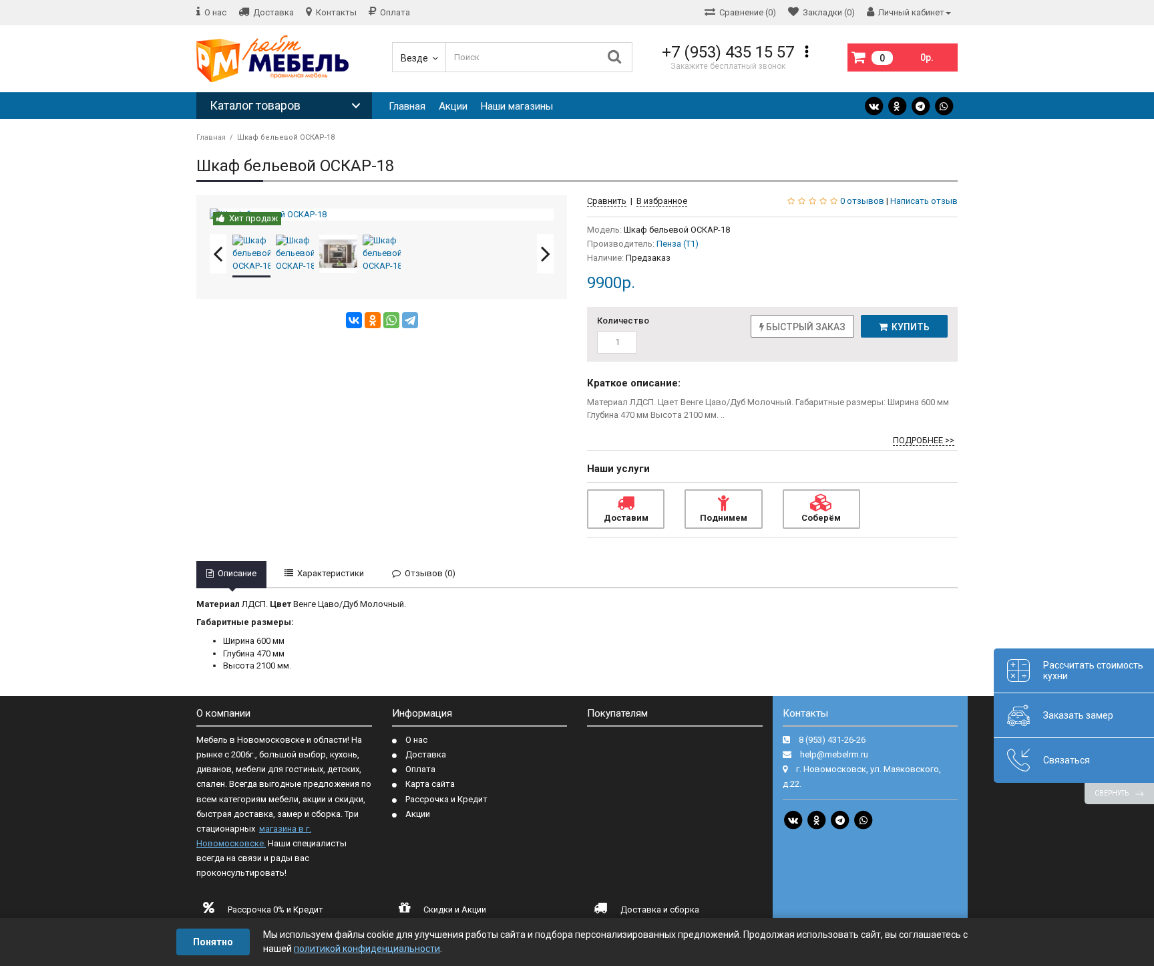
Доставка (425, 754)
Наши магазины (517, 106)
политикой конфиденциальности (367, 948)
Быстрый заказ (804, 327)
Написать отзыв (924, 201)
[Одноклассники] (373, 320)
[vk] (873, 106)
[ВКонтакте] (354, 320)
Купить (909, 327)
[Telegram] (920, 106)
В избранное (661, 201)
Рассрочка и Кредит (446, 799)
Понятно (213, 942)
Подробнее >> (923, 440)
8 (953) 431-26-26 (832, 740)
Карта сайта (430, 784)
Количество (623, 321)
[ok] (897, 106)
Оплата (420, 769)
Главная (407, 106)
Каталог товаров (255, 105)
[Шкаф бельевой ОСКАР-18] (382, 215)
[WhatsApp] (943, 106)
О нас (416, 740)
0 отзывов (862, 201)
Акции (453, 106)
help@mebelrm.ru (834, 754)
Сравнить (606, 201)
